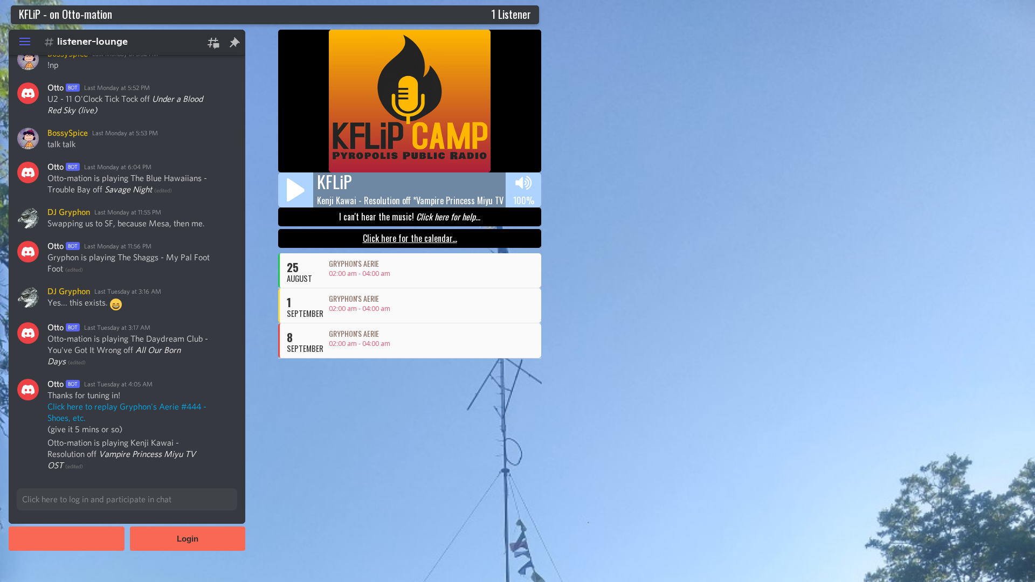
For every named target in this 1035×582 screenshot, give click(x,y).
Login (187, 538)
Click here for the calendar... (410, 238)
